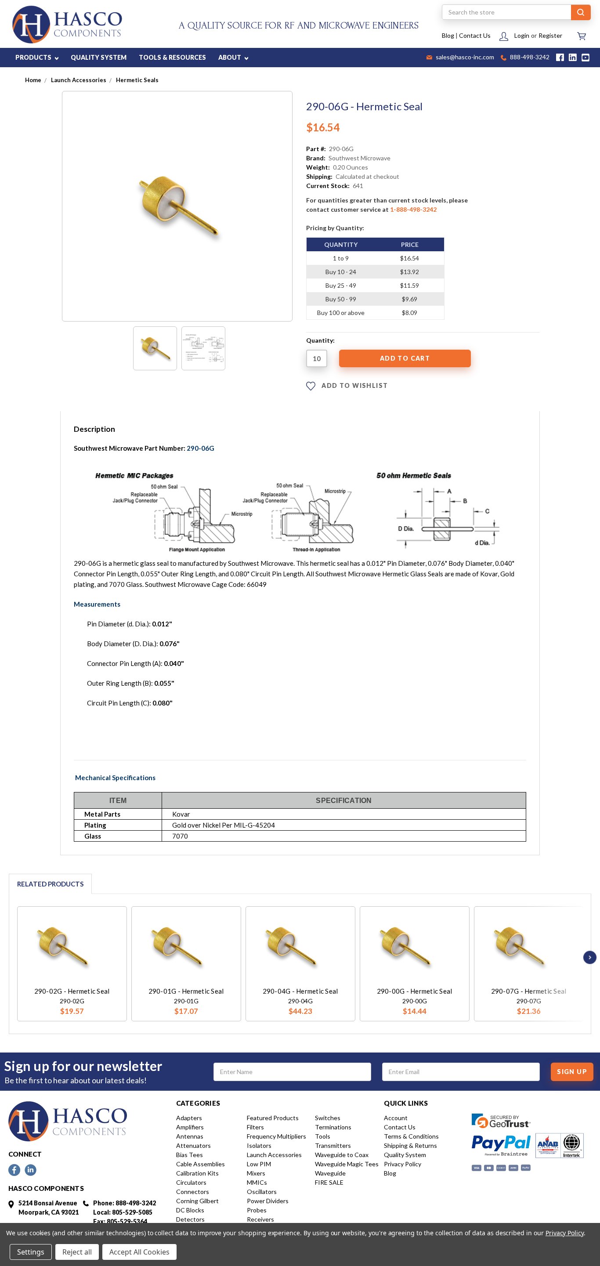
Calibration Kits (197, 1173)
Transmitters (333, 1145)
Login (521, 35)
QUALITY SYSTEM (99, 57)
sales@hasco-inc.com (464, 57)
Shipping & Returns (410, 1145)
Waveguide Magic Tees (347, 1164)
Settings (30, 1252)
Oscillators (262, 1191)
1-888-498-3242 (413, 209)
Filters (255, 1127)
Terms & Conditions (411, 1136)
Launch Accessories (274, 1154)
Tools (322, 1136)
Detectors (190, 1219)
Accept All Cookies (139, 1252)
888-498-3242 (529, 58)
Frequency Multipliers (276, 1136)
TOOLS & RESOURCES (172, 57)
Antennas (189, 1136)
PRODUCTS (34, 57)
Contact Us (475, 35)
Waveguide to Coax (342, 1154)
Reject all (77, 1252)
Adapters (189, 1117)
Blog (448, 35)
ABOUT (230, 57)
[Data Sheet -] (203, 348)
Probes (257, 1210)
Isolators (259, 1145)
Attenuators (193, 1145)
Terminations (333, 1127)
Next (587, 957)
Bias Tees (189, 1154)
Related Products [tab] (50, 884)
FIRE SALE (329, 1182)
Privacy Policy (402, 1164)
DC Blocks (190, 1210)
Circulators (191, 1182)
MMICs (257, 1182)
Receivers (260, 1219)
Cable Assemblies (200, 1164)
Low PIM (259, 1164)
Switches (327, 1117)
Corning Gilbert (197, 1201)
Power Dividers (268, 1201)
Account (396, 1117)
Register (550, 35)
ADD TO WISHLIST (354, 385)
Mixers (256, 1173)
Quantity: (320, 340)
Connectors (192, 1191)
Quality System (405, 1154)
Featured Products (273, 1117)
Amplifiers (190, 1127)
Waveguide (330, 1173)
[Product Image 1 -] (155, 348)
